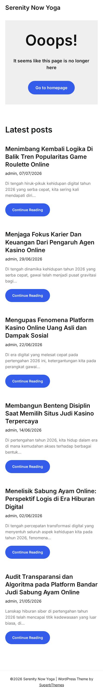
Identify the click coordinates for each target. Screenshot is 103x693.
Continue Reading (27, 210)
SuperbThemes (51, 685)
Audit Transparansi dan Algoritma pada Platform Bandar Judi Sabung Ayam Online (51, 584)
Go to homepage (51, 87)
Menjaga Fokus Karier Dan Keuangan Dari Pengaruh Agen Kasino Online (49, 242)
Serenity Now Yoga (32, 7)
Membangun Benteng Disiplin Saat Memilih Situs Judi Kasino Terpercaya (49, 413)
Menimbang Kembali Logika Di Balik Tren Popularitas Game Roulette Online (49, 156)
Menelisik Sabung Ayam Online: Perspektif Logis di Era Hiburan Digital (50, 498)
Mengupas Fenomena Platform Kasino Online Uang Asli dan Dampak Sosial (49, 327)
